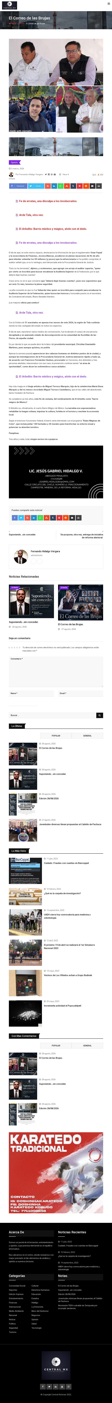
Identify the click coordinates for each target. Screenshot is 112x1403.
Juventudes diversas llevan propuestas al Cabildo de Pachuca (70, 824)
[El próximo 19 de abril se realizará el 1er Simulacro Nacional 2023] (25, 953)
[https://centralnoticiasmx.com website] (52, 174)
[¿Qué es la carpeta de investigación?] (25, 896)
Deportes (13, 1290)
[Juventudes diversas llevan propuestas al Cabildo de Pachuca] (23, 830)
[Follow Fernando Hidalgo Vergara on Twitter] (46, 174)
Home (13, 23)
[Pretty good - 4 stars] (17, 647)
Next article (97, 531)
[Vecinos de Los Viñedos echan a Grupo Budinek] (25, 983)
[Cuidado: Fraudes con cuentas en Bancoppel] (25, 871)
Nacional (13, 1315)
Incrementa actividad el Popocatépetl (62, 1005)
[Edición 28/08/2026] (23, 804)
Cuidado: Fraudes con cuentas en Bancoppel (66, 863)
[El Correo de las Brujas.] (23, 754)
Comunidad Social (17, 1286)
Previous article (17, 531)
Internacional (15, 1307)
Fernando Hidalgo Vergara (45, 551)
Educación (36, 1294)
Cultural (35, 1286)
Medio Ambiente (16, 1311)
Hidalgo (35, 1302)
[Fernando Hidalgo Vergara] (54, 174)
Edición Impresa (16, 1294)
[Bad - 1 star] (9, 647)
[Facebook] (15, 518)
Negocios (36, 1315)
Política (12, 1324)
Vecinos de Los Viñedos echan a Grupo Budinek (68, 975)
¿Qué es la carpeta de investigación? (62, 893)
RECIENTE (24, 736)
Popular (56, 736)
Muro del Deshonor (40, 1311)
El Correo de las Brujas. (70, 624)
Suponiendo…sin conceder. (22, 534)
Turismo (12, 1332)
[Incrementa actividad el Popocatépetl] (25, 1013)
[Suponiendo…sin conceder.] (23, 779)
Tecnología (36, 1328)
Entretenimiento (16, 1298)
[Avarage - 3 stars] (14, 647)
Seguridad (13, 1328)
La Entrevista (37, 1307)
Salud (34, 1324)
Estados (35, 1298)
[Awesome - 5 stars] (19, 647)
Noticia (12, 1319)
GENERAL (87, 736)
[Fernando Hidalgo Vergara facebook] (49, 174)
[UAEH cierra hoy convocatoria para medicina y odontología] (25, 922)
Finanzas (13, 1302)
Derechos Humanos (40, 1290)
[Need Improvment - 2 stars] (12, 647)
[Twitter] (21, 518)
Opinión (21, 23)
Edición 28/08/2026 (49, 798)
